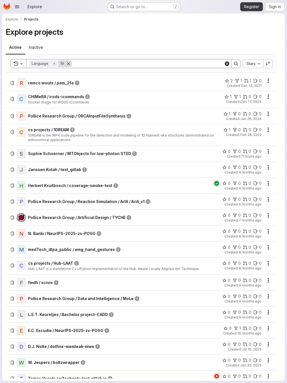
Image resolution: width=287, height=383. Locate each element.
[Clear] (227, 63)
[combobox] (253, 63)
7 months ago (250, 220)
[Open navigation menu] (17, 6)
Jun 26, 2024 (250, 119)
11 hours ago (251, 156)
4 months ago (250, 172)
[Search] (236, 63)
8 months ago (250, 236)
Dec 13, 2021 (251, 86)
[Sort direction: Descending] (268, 63)
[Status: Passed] (216, 183)
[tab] (15, 47)
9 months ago (250, 285)
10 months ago (249, 333)
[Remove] (68, 63)
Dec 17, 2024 (250, 102)
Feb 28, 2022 (250, 135)
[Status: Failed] (216, 376)
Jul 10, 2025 (251, 349)
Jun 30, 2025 (250, 365)
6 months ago (250, 204)
